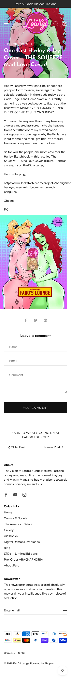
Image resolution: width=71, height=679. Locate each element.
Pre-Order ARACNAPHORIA (23, 559)
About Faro (11, 565)
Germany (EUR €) (14, 653)
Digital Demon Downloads (22, 542)
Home (8, 512)
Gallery (9, 530)
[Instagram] (24, 494)
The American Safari (18, 524)
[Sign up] (65, 610)
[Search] (55, 24)
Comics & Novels (15, 518)
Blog (7, 548)
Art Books (11, 536)
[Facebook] (6, 494)
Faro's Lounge (21, 663)
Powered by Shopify (42, 663)
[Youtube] (15, 494)
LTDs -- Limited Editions (20, 553)
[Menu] (6, 23)
